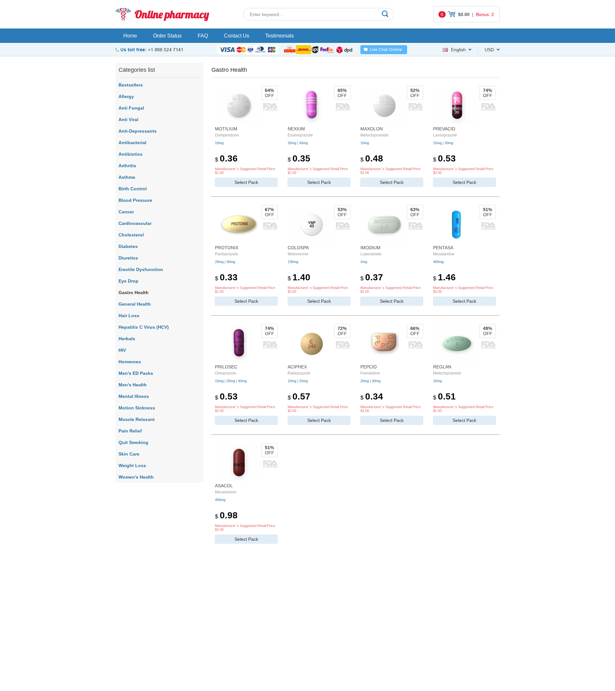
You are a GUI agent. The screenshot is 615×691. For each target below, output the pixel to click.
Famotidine (370, 373)
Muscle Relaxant (137, 419)
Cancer (126, 211)
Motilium (226, 128)
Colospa (298, 247)
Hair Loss (129, 315)
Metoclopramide (374, 135)
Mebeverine (298, 254)
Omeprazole (225, 373)
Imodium (370, 247)
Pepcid (368, 366)
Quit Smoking (133, 442)
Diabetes (128, 246)
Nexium (296, 128)
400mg (438, 262)
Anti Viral (128, 119)
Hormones (130, 361)
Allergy (126, 96)
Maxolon (371, 128)
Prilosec (226, 366)
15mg (437, 143)
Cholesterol (131, 234)
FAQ (203, 35)
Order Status (167, 35)
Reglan (442, 366)
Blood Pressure (135, 200)
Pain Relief (130, 430)
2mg (363, 262)
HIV (122, 350)
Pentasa (443, 247)
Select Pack (246, 182)
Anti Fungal (131, 108)
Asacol (224, 485)
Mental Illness (134, 396)
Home (130, 35)
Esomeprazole (300, 135)
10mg (219, 143)
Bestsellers (131, 84)
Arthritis (127, 165)
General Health (135, 304)
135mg (293, 262)
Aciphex (297, 366)
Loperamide (370, 254)
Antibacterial (132, 142)
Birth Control (133, 188)
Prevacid (444, 128)
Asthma (127, 177)
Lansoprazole (445, 135)
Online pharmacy (172, 14)
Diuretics (128, 257)
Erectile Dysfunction (141, 269)
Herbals (127, 338)
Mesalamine (444, 254)
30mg (449, 143)
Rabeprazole (299, 373)
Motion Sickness (137, 407)
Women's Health (136, 477)
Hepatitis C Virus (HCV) (144, 327)
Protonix (226, 247)
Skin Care (129, 454)
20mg (292, 143)
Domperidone (227, 135)
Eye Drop (128, 281)
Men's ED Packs (136, 373)
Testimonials (279, 35)
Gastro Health (134, 292)
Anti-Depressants (138, 131)
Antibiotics (131, 154)
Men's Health (133, 384)
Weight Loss (132, 465)
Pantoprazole (226, 254)
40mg (303, 143)
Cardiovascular (135, 223)
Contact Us (236, 35)
